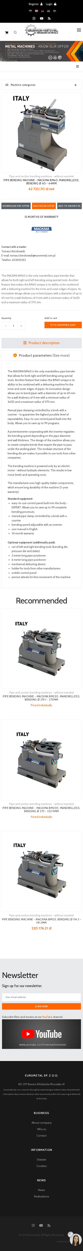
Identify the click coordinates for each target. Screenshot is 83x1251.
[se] (55, 11)
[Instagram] (33, 19)
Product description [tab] (44, 343)
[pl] (30, 11)
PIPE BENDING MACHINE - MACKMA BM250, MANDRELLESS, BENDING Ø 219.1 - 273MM (41, 698)
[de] (42, 11)
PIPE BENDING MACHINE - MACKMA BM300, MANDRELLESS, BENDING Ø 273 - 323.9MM (41, 809)
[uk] (49, 11)
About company (42, 1122)
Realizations (41, 1196)
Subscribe (41, 1006)
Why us (41, 1129)
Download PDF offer (16, 206)
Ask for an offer (44, 206)
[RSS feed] (49, 19)
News (41, 1190)
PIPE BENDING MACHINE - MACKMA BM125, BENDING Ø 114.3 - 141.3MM (41, 921)
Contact (41, 1135)
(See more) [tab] (44, 355)
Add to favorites (69, 206)
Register (34, 4)
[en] (36, 11)
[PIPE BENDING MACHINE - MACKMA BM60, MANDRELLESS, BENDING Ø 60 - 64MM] (42, 132)
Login (49, 4)
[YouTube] (41, 19)
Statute (41, 1159)
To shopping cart (64, 325)
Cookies (41, 1166)
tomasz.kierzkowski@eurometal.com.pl (32, 255)
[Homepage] (42, 33)
